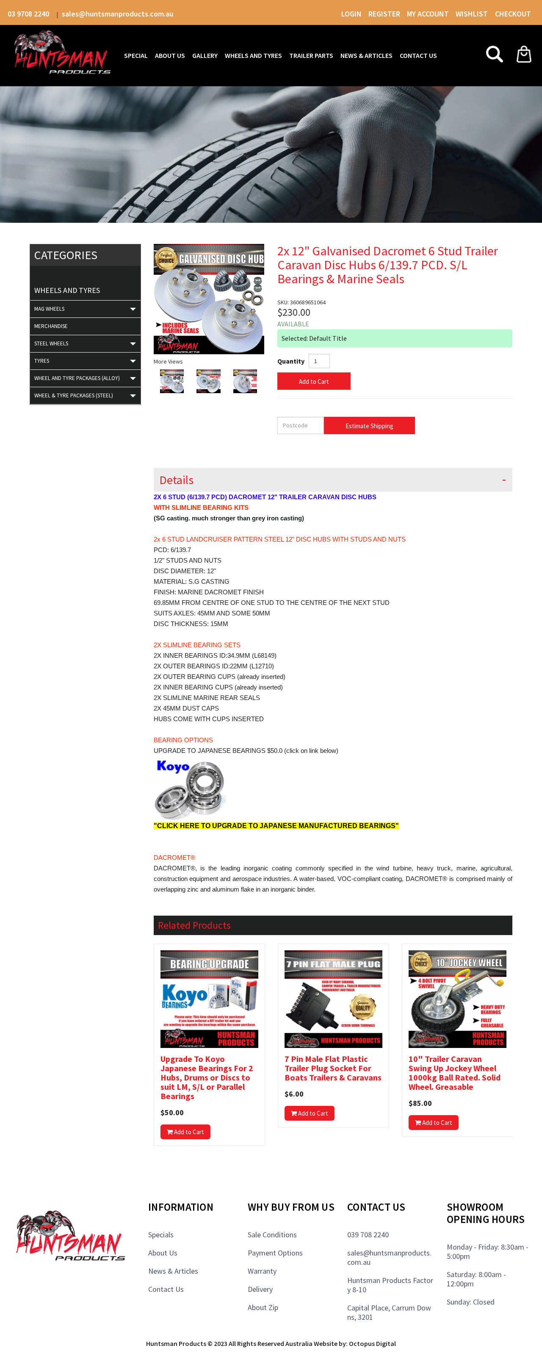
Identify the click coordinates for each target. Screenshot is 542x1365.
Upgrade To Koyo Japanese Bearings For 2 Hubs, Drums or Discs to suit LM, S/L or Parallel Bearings (206, 1077)
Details (176, 480)
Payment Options (275, 1253)
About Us (162, 1253)
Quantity (290, 361)
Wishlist (472, 14)
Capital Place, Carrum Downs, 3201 (389, 1312)
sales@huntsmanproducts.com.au (117, 14)
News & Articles (173, 1271)
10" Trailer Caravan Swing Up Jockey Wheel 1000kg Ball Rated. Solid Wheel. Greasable (455, 1072)
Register (384, 14)
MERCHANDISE (51, 326)
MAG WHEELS (49, 308)
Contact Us (166, 1289)
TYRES (41, 360)
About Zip (263, 1307)
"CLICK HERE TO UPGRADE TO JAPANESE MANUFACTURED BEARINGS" (276, 825)
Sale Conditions (272, 1234)
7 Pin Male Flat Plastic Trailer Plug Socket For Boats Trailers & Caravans (333, 1068)
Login (351, 14)
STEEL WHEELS (51, 343)
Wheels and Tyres (67, 290)
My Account (428, 14)
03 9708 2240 (29, 14)
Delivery (260, 1289)
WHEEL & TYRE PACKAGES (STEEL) (73, 395)
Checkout (513, 14)
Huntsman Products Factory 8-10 (390, 1284)
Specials (161, 1234)
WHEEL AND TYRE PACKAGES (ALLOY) (77, 378)
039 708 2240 (368, 1234)
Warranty (262, 1271)
